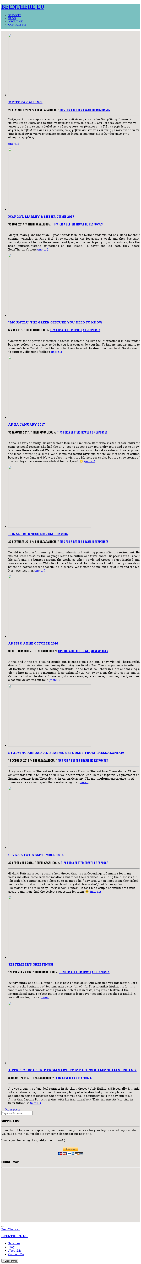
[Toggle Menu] (2, 1226)
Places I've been (65, 1078)
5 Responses (100, 542)
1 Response (101, 863)
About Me (15, 21)
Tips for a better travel (75, 110)
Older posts (10, 1109)
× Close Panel (10, 1261)
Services (14, 15)
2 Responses (84, 1078)
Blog (12, 18)
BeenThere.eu (10, 1229)
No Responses (101, 110)
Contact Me (17, 24)
